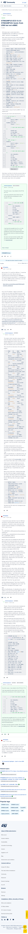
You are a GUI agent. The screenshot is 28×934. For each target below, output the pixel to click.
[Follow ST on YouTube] (13, 920)
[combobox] (14, 6)
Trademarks (21, 927)
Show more (13, 169)
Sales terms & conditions (11, 927)
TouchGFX (23, 807)
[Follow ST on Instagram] (7, 920)
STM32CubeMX (4, 807)
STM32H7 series (5, 804)
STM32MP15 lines (6, 253)
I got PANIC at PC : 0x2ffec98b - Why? (9, 784)
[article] (14, 298)
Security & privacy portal (6, 913)
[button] (1, 2)
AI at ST (3, 884)
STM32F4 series (15, 804)
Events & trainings (5, 881)
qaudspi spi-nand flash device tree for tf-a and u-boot (13, 789)
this (14, 35)
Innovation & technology (6, 845)
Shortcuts (3, 892)
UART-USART (15, 813)
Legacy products (5, 813)
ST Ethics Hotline (5, 906)
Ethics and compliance (6, 902)
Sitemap (3, 895)
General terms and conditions (7, 859)
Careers (3, 849)
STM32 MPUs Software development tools (8, 774)
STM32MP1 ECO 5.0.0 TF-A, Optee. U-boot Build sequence (14, 771)
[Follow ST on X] (2, 920)
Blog (2, 856)
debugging (5, 267)
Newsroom (3, 877)
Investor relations (5, 838)
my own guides (18, 459)
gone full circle (9, 240)
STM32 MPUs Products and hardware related (12, 9)
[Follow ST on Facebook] (10, 920)
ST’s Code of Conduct (6, 910)
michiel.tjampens (7, 13)
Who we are (4, 834)
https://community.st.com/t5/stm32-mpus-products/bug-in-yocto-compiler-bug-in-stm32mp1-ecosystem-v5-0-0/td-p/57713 (13, 321)
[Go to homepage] (4, 827)
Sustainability (4, 841)
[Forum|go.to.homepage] (9, 2)
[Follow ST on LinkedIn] (5, 920)
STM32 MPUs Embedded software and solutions (9, 786)
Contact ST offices (5, 867)
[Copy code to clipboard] (25, 49)
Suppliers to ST (4, 852)
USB (22, 810)
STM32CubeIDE (14, 807)
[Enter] (2, 6)
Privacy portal (10, 928)
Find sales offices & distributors (8, 870)
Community (3, 874)
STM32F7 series (15, 810)
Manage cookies (17, 928)
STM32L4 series (5, 810)
